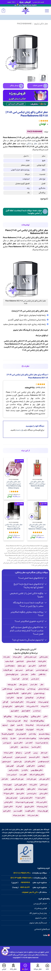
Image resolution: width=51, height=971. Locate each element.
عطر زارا (13, 738)
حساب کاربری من (40, 903)
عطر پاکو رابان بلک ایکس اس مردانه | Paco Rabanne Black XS (14, 527)
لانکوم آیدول (26, 711)
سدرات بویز (25, 747)
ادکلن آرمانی (8, 802)
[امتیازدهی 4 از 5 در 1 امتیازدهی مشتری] (25, 121)
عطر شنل (24, 674)
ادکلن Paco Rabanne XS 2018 (16, 546)
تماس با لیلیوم (41, 918)
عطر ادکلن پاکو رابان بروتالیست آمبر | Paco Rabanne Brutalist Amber (37, 485)
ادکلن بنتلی (43, 793)
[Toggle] (45, 578)
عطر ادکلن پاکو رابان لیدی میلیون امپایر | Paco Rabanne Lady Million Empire (13, 485)
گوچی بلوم (10, 766)
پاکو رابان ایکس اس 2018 (18, 548)
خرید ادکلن (43, 785)
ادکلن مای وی (29, 806)
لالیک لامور (19, 661)
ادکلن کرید (10, 698)
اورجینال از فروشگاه (31, 330)
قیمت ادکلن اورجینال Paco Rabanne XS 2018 (33, 563)
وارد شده (19, 430)
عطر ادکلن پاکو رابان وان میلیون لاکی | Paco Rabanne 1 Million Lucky (37, 527)
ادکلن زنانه (33, 785)
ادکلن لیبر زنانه (41, 802)
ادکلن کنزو (6, 811)
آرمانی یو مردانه (42, 806)
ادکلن (28, 143)
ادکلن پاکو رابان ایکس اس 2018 (37, 548)
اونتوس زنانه (30, 702)
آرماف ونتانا (29, 725)
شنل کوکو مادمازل (12, 674)
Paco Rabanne (24, 23)
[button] (46, 11)
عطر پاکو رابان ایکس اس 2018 (35, 558)
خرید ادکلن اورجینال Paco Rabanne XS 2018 (22, 553)
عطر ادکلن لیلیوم (41, 23)
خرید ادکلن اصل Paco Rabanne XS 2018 (27, 549)
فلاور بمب (23, 775)
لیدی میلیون (6, 761)
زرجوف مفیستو (44, 734)
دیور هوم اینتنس (42, 670)
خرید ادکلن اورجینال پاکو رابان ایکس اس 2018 (26, 554)
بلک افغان (42, 674)
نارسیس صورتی (20, 757)
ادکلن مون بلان (44, 779)
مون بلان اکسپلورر (17, 779)
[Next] (5, 49)
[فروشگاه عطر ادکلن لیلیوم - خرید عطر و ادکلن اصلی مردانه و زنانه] (25, 11)
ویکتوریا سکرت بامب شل (27, 738)
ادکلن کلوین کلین (20, 785)
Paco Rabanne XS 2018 (34, 546)
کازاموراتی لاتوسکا (8, 734)
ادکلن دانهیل (8, 806)
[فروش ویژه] (25, 967)
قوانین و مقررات (40, 908)
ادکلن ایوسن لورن (26, 798)
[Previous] (44, 49)
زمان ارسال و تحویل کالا (38, 913)
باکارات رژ (25, 770)
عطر (35, 143)
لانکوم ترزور (15, 711)
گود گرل (5, 702)
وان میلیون (17, 761)
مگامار (33, 674)
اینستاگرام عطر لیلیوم (38, 923)
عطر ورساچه (12, 684)
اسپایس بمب (11, 775)
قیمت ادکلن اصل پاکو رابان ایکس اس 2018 (21, 560)
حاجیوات (45, 757)
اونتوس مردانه (43, 702)
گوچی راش (20, 766)
